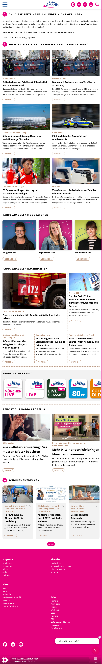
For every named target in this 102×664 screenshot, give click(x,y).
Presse (54, 607)
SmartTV (6, 600)
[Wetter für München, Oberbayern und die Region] (79, 4)
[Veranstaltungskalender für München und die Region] (91, 4)
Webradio (6, 594)
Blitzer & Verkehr (58, 569)
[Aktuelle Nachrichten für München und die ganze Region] (73, 4)
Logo (53, 613)
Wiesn (5, 569)
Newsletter (55, 604)
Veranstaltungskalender (61, 566)
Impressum (55, 625)
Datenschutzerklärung (60, 622)
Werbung (55, 610)
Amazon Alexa (8, 603)
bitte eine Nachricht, (66, 32)
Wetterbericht (57, 572)
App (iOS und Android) (11, 597)
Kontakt (54, 601)
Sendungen (7, 563)
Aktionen (6, 572)
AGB (52, 619)
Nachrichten (56, 563)
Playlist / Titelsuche (10, 606)
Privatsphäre (56, 628)
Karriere (54, 616)
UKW (4, 588)
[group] (13, 388)
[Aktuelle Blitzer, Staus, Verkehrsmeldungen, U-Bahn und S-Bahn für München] (85, 4)
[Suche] (97, 4)
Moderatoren (8, 566)
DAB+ (4, 591)
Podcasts (6, 575)
